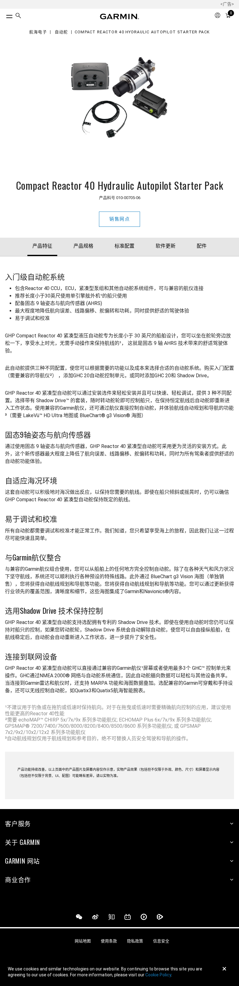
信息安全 (161, 941)
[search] (18, 16)
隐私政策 (135, 941)
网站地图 (83, 941)
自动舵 (61, 32)
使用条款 (109, 941)
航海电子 (38, 32)
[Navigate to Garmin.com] (119, 16)
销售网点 (119, 219)
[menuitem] (18, 17)
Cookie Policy (158, 974)
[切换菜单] (3, 15)
